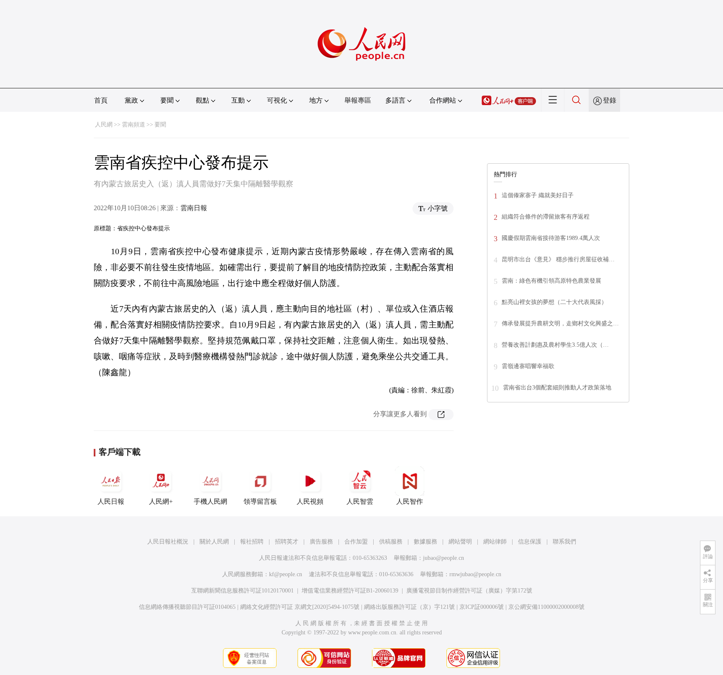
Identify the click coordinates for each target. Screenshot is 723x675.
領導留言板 (260, 501)
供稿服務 (391, 541)
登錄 (609, 100)
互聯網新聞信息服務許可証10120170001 (242, 590)
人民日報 (110, 501)
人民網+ (161, 501)
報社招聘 (252, 541)
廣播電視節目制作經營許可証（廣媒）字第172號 (469, 590)
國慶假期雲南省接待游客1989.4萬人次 (551, 238)
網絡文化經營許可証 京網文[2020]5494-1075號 (299, 607)
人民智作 (409, 501)
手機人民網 (210, 501)
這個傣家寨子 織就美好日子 (538, 195)
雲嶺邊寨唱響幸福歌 (528, 366)
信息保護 (529, 541)
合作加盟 (356, 541)
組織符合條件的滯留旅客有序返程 (546, 217)
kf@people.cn (285, 574)
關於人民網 (214, 541)
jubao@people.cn (443, 558)
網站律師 (495, 541)
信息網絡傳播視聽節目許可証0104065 (187, 607)
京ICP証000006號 (481, 607)
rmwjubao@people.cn (475, 574)
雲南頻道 (133, 124)
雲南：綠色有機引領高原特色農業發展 (551, 281)
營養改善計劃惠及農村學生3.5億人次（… (555, 345)
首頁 (101, 100)
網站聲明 (460, 541)
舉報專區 (357, 100)
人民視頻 (310, 501)
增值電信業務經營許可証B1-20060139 (350, 590)
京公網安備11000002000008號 (546, 607)
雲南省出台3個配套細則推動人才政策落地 (557, 387)
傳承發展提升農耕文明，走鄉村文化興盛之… (560, 323)
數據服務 (425, 541)
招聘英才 (286, 541)
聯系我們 (564, 541)
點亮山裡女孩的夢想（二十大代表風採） (554, 302)
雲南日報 (193, 207)
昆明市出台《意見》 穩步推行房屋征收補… (558, 259)
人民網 (104, 124)
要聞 (160, 124)
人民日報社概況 (167, 541)
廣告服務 (321, 541)
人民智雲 (359, 501)
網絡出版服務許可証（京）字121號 (409, 607)
